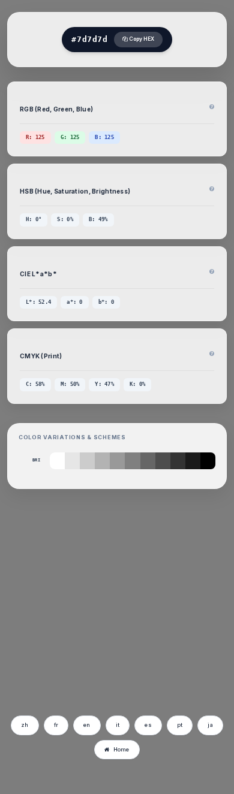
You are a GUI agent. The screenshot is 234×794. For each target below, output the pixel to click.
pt (180, 724)
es (148, 724)
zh (25, 724)
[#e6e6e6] (72, 460)
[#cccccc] (87, 460)
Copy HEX (141, 39)
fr (56, 724)
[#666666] (147, 460)
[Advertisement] (110, 620)
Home (121, 749)
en (87, 724)
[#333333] (177, 460)
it (118, 724)
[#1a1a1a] (192, 460)
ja (210, 724)
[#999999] (117, 460)
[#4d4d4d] (162, 460)
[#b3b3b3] (102, 460)
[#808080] (132, 460)
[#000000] (207, 460)
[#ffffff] (57, 460)
